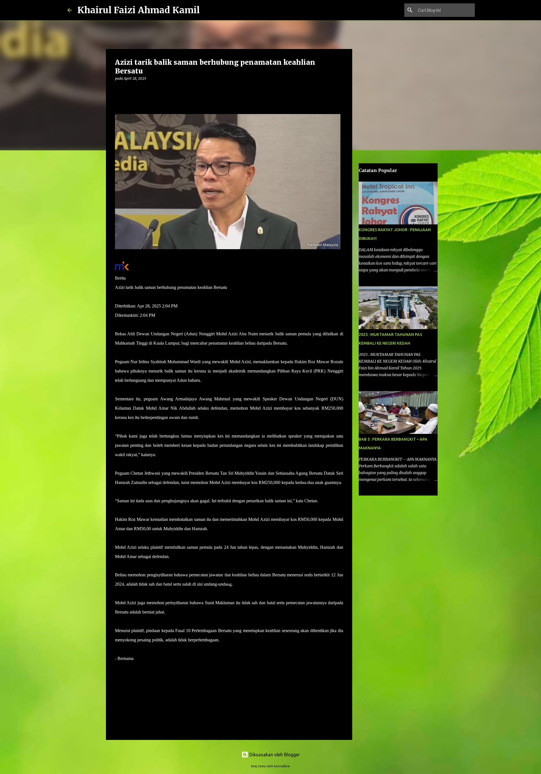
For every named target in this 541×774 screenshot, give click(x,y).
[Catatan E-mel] (118, 668)
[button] (118, 90)
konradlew (282, 766)
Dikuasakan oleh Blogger (274, 754)
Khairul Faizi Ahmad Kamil (138, 10)
